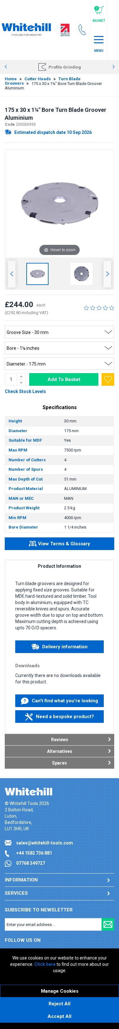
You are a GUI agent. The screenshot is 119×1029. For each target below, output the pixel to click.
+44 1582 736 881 (34, 853)
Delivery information (65, 647)
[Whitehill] (26, 26)
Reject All (59, 1004)
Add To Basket (64, 379)
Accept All (59, 1016)
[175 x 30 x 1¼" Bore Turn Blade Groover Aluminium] (37, 274)
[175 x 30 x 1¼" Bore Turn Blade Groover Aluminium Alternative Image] (81, 274)
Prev (5, 67)
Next (113, 67)
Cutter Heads (37, 78)
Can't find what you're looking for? (65, 702)
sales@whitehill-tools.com (44, 842)
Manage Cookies (59, 991)
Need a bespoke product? (65, 716)
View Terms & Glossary (64, 544)
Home (11, 78)
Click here (45, 964)
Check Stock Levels (25, 391)
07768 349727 (30, 863)
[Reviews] (99, 307)
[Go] (108, 924)
